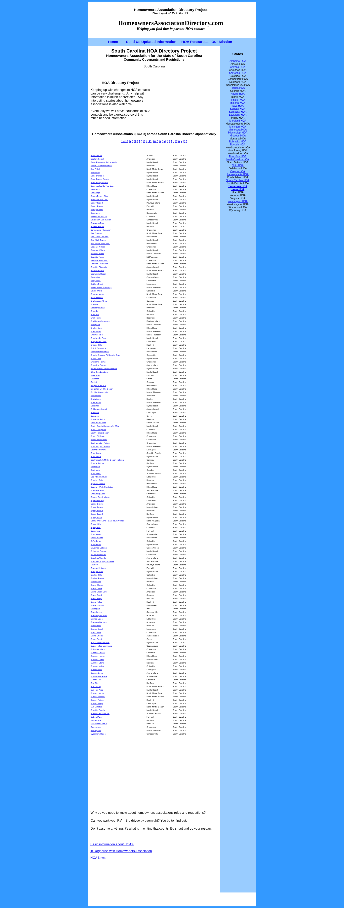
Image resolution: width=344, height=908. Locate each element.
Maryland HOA (237, 120)
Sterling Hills (96, 575)
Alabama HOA (238, 60)
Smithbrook (96, 396)
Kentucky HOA (237, 111)
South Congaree (98, 429)
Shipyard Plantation (100, 352)
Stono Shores (97, 636)
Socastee (95, 406)
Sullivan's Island (98, 649)
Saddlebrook (96, 155)
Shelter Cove (97, 328)
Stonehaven (96, 612)
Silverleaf (95, 379)
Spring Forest (97, 507)
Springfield (95, 531)
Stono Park (96, 632)
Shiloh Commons (98, 348)
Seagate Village (98, 247)
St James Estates (99, 548)
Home (113, 42)
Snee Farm (96, 402)
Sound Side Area (98, 423)
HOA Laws (98, 857)
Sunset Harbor (97, 693)
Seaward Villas (97, 270)
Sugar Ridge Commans (101, 646)
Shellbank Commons (100, 321)
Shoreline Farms (98, 362)
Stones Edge (97, 619)
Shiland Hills (96, 345)
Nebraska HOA (237, 141)
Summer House (98, 656)
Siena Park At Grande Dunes (104, 368)
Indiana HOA (237, 102)
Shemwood (96, 331)
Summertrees (97, 673)
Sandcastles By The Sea (102, 186)
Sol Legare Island (99, 409)
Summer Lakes (97, 659)
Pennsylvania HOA (238, 174)
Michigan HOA (237, 126)
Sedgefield (96, 277)
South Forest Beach (100, 433)
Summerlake (96, 669)
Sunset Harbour (98, 697)
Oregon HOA (237, 171)
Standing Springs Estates (102, 561)
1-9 (123, 141)
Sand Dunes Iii (97, 176)
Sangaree (95, 213)
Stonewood (96, 625)
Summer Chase (98, 653)
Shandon (95, 311)
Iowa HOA (238, 105)
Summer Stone (97, 663)
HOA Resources (194, 42)
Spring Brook (97, 504)
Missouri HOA (238, 135)
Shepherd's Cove (99, 338)
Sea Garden (96, 233)
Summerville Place (99, 676)
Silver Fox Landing (99, 372)
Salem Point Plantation (101, 166)
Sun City (94, 683)
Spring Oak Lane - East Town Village (107, 521)
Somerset (95, 412)
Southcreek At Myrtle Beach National (107, 460)
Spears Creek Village (100, 497)
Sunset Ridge (97, 703)
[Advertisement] (184, 100)
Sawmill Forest (97, 226)
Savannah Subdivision (101, 220)
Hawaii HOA (238, 93)
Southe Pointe (97, 463)
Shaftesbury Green (99, 301)
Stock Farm (96, 582)
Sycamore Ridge (98, 734)
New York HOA (237, 156)
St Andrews (96, 541)
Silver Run (95, 375)
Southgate (95, 467)
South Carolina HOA (237, 180)
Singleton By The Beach (102, 389)
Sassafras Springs (99, 216)
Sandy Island (97, 203)
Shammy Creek (98, 308)
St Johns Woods (98, 554)
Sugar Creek (96, 639)
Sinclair (94, 382)
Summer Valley (97, 666)
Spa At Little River (99, 477)
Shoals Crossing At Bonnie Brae (105, 355)
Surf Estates (96, 707)
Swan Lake (96, 720)
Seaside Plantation (99, 260)
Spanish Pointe (98, 483)
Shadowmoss (97, 297)
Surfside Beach (98, 710)
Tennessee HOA (237, 186)
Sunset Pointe (97, 700)
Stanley (94, 565)
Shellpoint (95, 324)
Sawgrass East (97, 223)
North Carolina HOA (237, 159)
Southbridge (96, 453)
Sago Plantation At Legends (104, 162)
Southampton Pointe (100, 443)
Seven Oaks (96, 291)
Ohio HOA (238, 165)
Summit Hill (96, 680)
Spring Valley (97, 524)
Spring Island (97, 511)
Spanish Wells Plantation (102, 487)
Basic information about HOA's (112, 844)
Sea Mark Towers (98, 240)
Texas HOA (237, 189)
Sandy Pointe (97, 206)
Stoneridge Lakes (99, 615)
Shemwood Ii (97, 335)
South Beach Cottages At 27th (105, 426)
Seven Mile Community (101, 287)
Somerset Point (98, 419)
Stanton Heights (98, 568)
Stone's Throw (97, 605)
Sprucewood (96, 534)
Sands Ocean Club (99, 199)
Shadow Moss (97, 294)
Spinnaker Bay (97, 500)
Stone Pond (96, 595)
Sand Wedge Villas (99, 182)
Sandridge (95, 193)
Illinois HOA (238, 99)
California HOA (237, 72)
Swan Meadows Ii (99, 724)
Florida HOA (238, 87)
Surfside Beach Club (100, 713)
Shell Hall (95, 314)
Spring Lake (96, 517)
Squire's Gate (97, 538)
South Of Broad (98, 436)
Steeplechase (97, 571)
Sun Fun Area (97, 690)
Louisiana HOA (237, 114)
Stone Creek (96, 588)
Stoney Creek (97, 629)
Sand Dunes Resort (100, 179)
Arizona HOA (237, 66)
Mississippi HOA (237, 132)
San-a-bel (95, 172)
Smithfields (96, 399)
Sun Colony (96, 686)
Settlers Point (97, 284)
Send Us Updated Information (151, 42)
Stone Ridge (96, 598)
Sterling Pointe (97, 578)
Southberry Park (98, 450)
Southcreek (96, 456)
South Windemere (99, 439)
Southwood (96, 473)
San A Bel (95, 169)
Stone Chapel (97, 585)
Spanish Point (97, 480)
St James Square (99, 551)
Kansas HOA (237, 108)
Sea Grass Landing (99, 237)
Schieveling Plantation (101, 230)
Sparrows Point (98, 490)
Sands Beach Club (99, 196)
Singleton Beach (98, 385)
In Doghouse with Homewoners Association (121, 851)
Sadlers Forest (97, 159)
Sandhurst (95, 189)
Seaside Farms (97, 253)
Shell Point (96, 318)
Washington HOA (238, 201)
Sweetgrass (96, 727)
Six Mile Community (99, 392)
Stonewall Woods (99, 622)
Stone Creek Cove (99, 592)
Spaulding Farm (98, 494)
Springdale (96, 527)
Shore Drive (96, 358)
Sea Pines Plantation (100, 243)
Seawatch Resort (98, 274)
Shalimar (95, 304)
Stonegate (95, 609)
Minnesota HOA (238, 129)
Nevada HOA (237, 144)
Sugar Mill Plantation (100, 642)
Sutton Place (97, 717)
